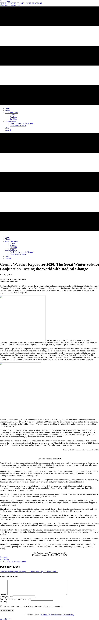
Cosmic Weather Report (16, 561)
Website (3, 602)
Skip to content (5, 1)
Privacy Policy (68, 615)
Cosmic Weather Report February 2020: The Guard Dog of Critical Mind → (29, 572)
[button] (5, 619)
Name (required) (6, 597)
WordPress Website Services (51, 615)
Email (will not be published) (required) (15, 599)
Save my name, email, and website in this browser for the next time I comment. (33, 606)
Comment (3, 594)
